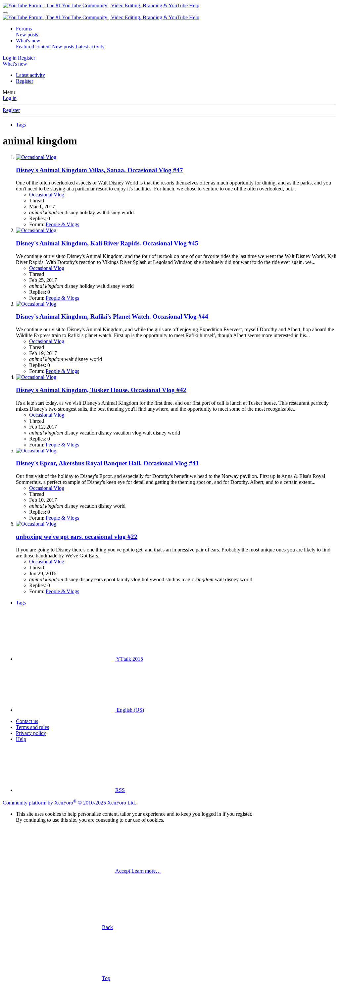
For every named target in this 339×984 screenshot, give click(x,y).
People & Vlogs (62, 224)
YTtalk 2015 (129, 659)
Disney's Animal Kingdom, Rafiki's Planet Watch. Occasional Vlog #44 (112, 316)
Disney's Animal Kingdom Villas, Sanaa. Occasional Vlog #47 (99, 170)
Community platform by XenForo (69, 802)
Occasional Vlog (46, 194)
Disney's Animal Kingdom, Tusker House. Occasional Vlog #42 (101, 390)
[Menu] (5, 13)
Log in (10, 98)
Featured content (33, 46)
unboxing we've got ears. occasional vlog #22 (76, 536)
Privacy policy (31, 733)
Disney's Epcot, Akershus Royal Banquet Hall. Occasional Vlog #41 (107, 463)
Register (24, 81)
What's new (28, 40)
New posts (27, 34)
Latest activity (90, 46)
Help (21, 739)
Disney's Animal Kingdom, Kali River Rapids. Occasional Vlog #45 (107, 243)
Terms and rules (32, 727)
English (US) (129, 710)
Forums (24, 28)
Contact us (27, 721)
